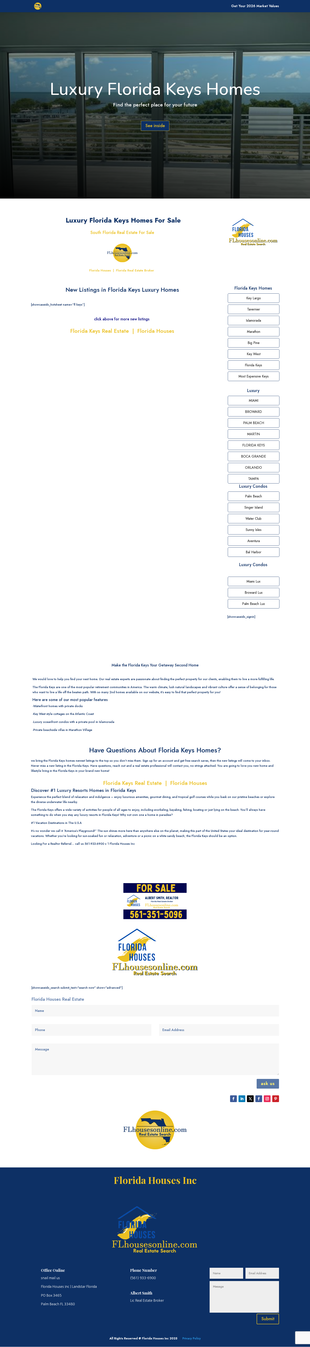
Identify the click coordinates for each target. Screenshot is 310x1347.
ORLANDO (253, 467)
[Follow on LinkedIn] (242, 1098)
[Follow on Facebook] (233, 1098)
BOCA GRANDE (253, 456)
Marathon (253, 331)
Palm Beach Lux (253, 603)
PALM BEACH (253, 422)
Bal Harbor (253, 552)
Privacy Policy (191, 1338)
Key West (253, 354)
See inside (155, 126)
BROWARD (253, 411)
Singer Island (253, 507)
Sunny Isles (253, 529)
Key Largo (253, 298)
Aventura (253, 541)
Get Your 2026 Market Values (255, 6)
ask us (268, 1084)
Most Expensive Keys (254, 376)
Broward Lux (254, 592)
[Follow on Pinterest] (275, 1098)
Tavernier (253, 309)
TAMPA (253, 478)
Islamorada (253, 320)
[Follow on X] (250, 1098)
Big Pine (254, 342)
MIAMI (253, 400)
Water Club (253, 518)
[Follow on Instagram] (267, 1098)
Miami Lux (253, 581)
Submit (267, 1319)
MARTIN (253, 434)
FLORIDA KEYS (253, 445)
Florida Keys (253, 365)
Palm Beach (253, 496)
